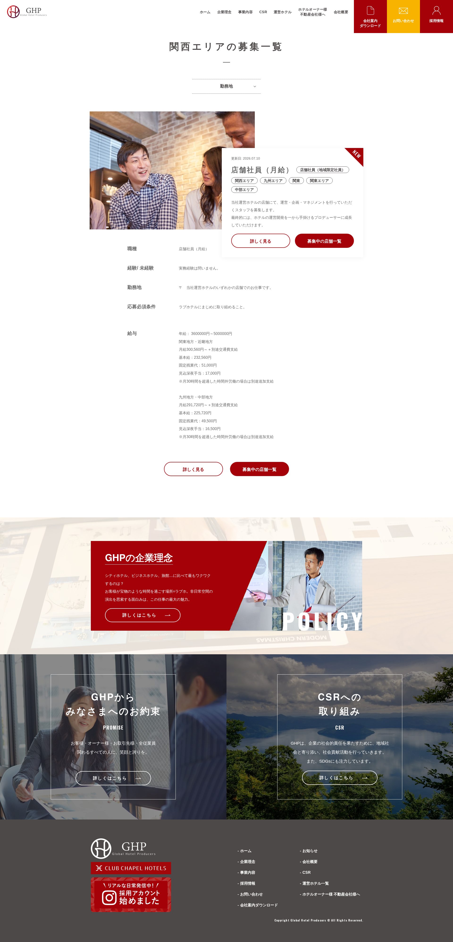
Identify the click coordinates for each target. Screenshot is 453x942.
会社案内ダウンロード (370, 23)
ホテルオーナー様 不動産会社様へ (331, 894)
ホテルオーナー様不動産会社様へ (312, 11)
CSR (263, 12)
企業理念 (224, 12)
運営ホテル (283, 12)
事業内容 (245, 12)
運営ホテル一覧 (315, 883)
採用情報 (436, 21)
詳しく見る (260, 241)
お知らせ (310, 851)
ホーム (205, 12)
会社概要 (341, 12)
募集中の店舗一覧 (324, 241)
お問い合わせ (403, 21)
